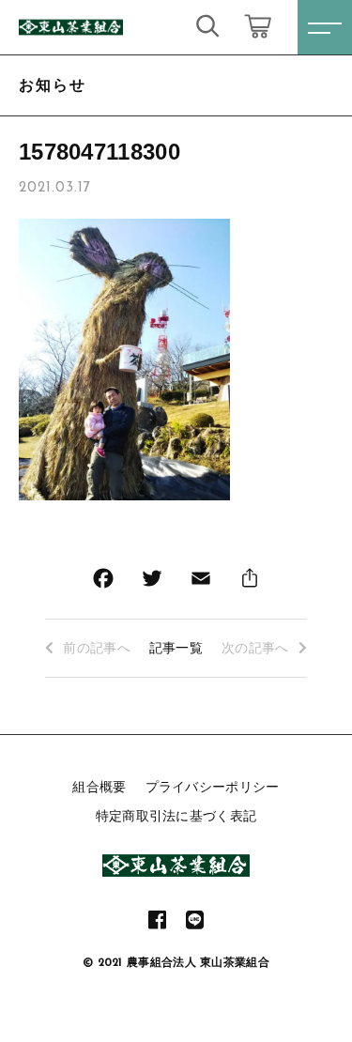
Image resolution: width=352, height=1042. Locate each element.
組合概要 (99, 786)
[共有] (250, 582)
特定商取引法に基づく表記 (176, 815)
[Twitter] (152, 582)
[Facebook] (103, 582)
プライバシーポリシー (212, 786)
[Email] (201, 582)
